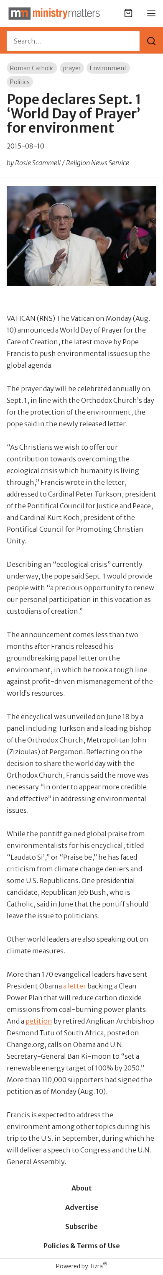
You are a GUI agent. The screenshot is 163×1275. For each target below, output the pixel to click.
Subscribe (81, 1226)
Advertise (81, 1207)
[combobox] (73, 41)
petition (38, 1021)
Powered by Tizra (81, 1266)
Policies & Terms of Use (81, 1246)
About (81, 1188)
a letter (74, 986)
